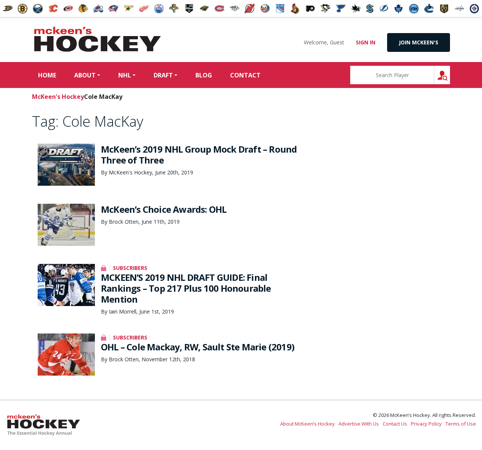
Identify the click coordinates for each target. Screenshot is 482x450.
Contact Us (395, 423)
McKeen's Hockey (97, 39)
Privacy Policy (426, 423)
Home (47, 75)
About (85, 75)
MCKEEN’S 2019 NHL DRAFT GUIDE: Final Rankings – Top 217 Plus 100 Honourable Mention (186, 288)
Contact (245, 75)
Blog (203, 75)
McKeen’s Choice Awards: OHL (163, 209)
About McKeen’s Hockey (307, 423)
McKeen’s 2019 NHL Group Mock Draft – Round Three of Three (199, 154)
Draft (163, 75)
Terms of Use (460, 423)
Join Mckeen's (418, 42)
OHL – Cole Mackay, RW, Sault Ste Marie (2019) (197, 347)
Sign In (365, 42)
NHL (124, 75)
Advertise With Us (359, 423)
